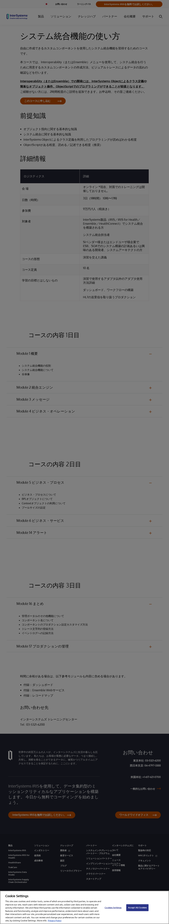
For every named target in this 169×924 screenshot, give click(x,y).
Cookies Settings (113, 907)
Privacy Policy (54, 920)
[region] (84, 907)
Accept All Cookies (137, 907)
